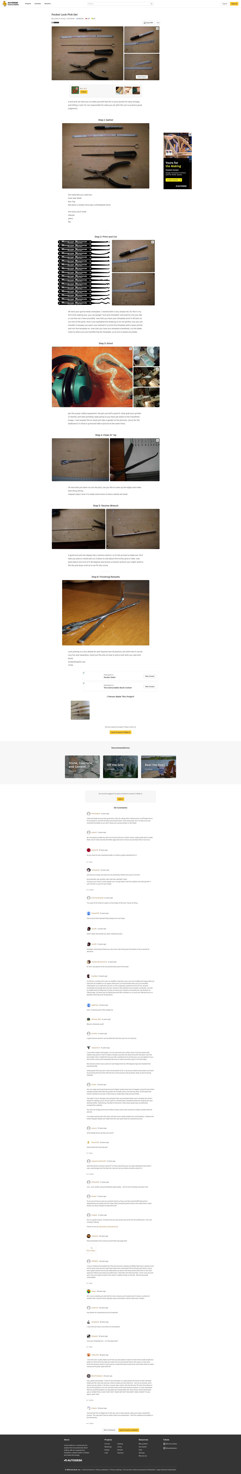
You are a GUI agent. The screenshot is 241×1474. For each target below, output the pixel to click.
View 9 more (141, 77)
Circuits (107, 1444)
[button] (158, 23)
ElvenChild (95, 1142)
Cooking (120, 1444)
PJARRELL (95, 1261)
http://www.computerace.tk (108, 1227)
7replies (90, 1423)
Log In (224, 4)
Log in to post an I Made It (120, 732)
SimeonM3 (95, 913)
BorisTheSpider (97, 1376)
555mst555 (95, 1182)
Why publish (143, 1444)
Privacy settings (116, 1470)
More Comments (109, 1430)
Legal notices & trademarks (166, 1470)
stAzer (94, 1291)
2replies (90, 1400)
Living (63, 19)
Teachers (47, 4)
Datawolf (95, 1336)
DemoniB (95, 850)
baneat (94, 1196)
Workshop (108, 1447)
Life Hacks (71, 19)
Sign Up (234, 4)
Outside (120, 1450)
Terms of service (88, 1470)
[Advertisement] (178, 161)
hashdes (95, 976)
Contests (38, 4)
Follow (83, 92)
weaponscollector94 (99, 1161)
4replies (91, 890)
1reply (90, 862)
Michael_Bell (96, 1019)
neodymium (96, 1048)
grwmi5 (94, 832)
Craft (106, 1453)
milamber (95, 1236)
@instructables (171, 1444)
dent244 (94, 1034)
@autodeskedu (171, 1448)
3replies (91, 1174)
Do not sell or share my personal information (139, 1470)
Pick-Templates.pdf (94, 1251)
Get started (143, 1447)
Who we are (143, 1456)
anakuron (95, 1308)
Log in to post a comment (129, 1430)
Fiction (94, 1085)
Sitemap (142, 1453)
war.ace (94, 1128)
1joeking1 (95, 1005)
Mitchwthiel (96, 814)
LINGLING (95, 1355)
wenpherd (95, 1322)
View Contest (149, 676)
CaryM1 (94, 929)
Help (140, 1450)
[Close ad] (190, 134)
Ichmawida (96, 870)
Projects (28, 4)
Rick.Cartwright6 (97, 898)
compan (94, 1215)
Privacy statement (102, 1470)
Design (106, 1450)
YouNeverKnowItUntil (99, 962)
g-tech (56, 19)
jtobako (94, 1408)
